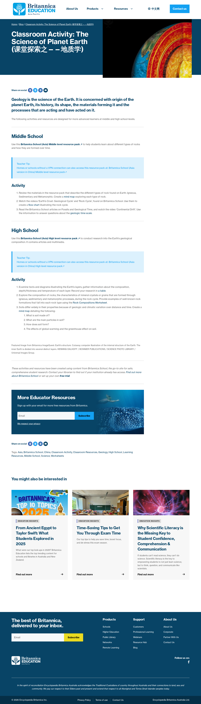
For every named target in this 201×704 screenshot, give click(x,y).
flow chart (33, 204)
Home (14, 24)
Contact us (180, 8)
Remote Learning (111, 647)
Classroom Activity (62, 452)
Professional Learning (143, 632)
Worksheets (57, 455)
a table (102, 290)
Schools (106, 626)
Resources (121, 8)
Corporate (168, 632)
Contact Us (168, 642)
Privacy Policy (84, 700)
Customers (138, 626)
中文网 (156, 8)
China (47, 452)
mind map (69, 196)
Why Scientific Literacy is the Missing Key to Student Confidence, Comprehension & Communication (160, 538)
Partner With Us (171, 637)
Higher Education (111, 632)
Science (45, 455)
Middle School (32, 455)
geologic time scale (81, 213)
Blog (21, 24)
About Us (72, 8)
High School (115, 452)
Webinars (137, 637)
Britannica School (33, 452)
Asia (20, 452)
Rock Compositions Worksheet (90, 302)
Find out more (24, 574)
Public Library (109, 637)
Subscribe (84, 415)
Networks (107, 642)
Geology (103, 452)
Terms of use (101, 700)
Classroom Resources (85, 452)
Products (92, 8)
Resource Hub (140, 642)
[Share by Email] (45, 90)
